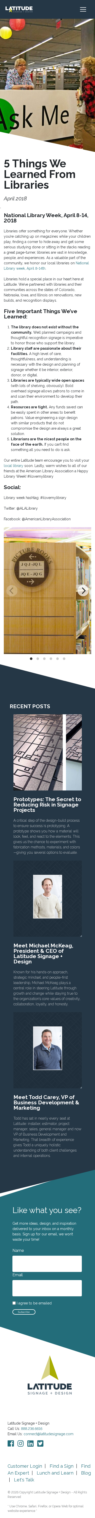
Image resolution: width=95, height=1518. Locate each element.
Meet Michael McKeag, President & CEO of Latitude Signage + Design (43, 953)
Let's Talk (24, 1479)
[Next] (83, 590)
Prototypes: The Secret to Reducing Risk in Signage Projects (47, 804)
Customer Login (25, 1466)
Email (17, 1274)
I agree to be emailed (34, 1303)
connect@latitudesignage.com (48, 1434)
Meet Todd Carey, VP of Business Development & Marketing (46, 1102)
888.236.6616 (31, 1429)
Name (18, 1250)
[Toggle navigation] (85, 9)
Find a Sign (61, 1466)
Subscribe (24, 1312)
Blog (86, 1473)
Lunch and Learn (55, 1473)
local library (13, 466)
